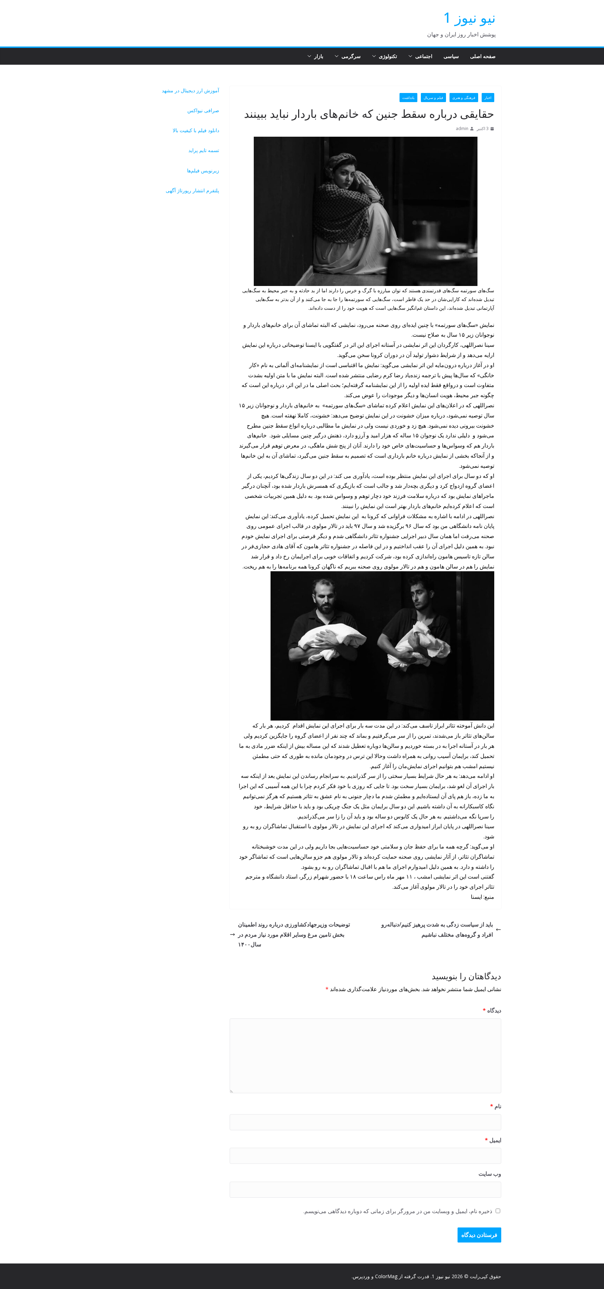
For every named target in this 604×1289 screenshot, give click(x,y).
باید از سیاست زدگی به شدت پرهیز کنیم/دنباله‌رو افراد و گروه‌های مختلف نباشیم (437, 929)
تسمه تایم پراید (203, 150)
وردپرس (361, 1276)
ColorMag (386, 1276)
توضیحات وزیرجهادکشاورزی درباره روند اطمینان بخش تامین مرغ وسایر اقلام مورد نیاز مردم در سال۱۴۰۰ (294, 934)
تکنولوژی (388, 56)
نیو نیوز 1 (469, 17)
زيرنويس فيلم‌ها (203, 170)
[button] (411, 56)
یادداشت (408, 97)
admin (462, 128)
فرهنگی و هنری (463, 97)
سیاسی (451, 56)
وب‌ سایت (490, 1173)
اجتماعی (423, 56)
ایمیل (493, 1140)
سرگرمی (351, 56)
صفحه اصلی (483, 56)
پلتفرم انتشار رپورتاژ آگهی (192, 190)
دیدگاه (492, 1010)
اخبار (487, 97)
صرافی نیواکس (203, 110)
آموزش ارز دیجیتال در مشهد (190, 90)
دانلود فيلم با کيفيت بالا (196, 130)
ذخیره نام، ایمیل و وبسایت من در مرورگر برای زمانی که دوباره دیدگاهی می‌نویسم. (397, 1211)
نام (495, 1106)
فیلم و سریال (433, 97)
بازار (318, 56)
